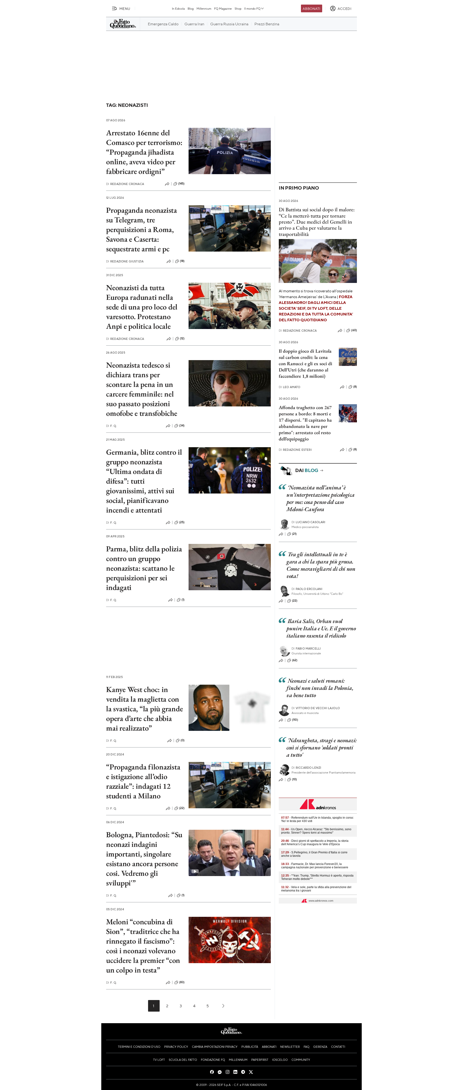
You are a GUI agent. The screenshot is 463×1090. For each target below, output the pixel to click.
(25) (182, 522)
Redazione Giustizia (124, 261)
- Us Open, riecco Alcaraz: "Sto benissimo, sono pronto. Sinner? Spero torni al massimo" (316, 831)
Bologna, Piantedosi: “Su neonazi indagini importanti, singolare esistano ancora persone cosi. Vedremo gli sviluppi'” (144, 858)
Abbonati (311, 8)
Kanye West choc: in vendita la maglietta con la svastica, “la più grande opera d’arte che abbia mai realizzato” (144, 708)
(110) (295, 719)
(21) (294, 533)
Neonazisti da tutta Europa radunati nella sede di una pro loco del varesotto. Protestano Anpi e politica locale (141, 306)
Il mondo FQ (252, 8)
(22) (182, 808)
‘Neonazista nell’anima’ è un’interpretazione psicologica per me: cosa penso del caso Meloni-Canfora (320, 498)
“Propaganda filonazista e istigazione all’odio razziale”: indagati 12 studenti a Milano (143, 781)
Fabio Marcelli (306, 648)
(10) (294, 779)
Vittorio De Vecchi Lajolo (316, 708)
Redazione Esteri (295, 450)
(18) (182, 261)
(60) (354, 330)
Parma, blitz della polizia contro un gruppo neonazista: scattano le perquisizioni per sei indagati (144, 568)
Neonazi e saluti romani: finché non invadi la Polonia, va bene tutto (320, 688)
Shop (238, 8)
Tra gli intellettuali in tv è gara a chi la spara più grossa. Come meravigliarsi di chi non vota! (320, 565)
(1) (183, 599)
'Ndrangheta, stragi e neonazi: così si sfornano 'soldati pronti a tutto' (321, 747)
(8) (355, 386)
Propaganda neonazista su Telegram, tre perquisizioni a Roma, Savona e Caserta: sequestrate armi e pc (141, 229)
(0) (182, 740)
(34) (182, 425)
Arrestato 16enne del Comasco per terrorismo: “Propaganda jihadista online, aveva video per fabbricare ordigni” (144, 152)
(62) (295, 660)
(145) (181, 183)
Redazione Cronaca (125, 184)
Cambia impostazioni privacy (215, 1047)
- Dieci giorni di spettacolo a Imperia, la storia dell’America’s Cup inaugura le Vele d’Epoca (314, 842)
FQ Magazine (223, 8)
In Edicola (178, 8)
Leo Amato (289, 387)
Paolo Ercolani (307, 589)
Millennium (204, 8)
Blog (191, 8)
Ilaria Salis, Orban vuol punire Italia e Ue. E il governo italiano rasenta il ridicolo (321, 628)
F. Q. (111, 426)
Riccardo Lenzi (306, 767)
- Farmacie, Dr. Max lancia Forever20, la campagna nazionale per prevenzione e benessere (314, 865)
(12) (182, 338)
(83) (182, 982)
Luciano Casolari (309, 522)
